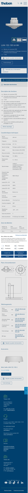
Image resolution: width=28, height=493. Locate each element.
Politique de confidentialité (21, 235)
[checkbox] (2, 246)
